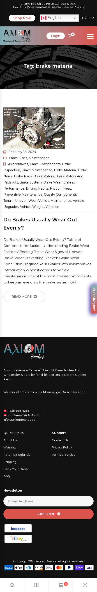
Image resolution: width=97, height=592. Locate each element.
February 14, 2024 (22, 152)
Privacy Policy (62, 447)
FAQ (6, 476)
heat (67, 188)
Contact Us (60, 440)
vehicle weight (32, 207)
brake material (65, 170)
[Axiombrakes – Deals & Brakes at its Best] (16, 35)
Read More (22, 297)
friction (56, 188)
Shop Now (22, 18)
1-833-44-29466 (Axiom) (24, 415)
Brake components (45, 164)
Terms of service (64, 454)
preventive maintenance (22, 195)
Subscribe (46, 514)
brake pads (23, 176)
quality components (60, 195)
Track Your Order (15, 469)
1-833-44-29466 (62, 7)
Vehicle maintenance (54, 201)
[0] (70, 36)
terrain (8, 201)
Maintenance (39, 158)
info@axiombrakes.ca (19, 419)
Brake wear (52, 182)
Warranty (9, 447)
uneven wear (26, 201)
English (53, 18)
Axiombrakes (18, 164)
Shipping (9, 462)
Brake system (31, 182)
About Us (10, 440)
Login (55, 36)
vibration (52, 207)
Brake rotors (43, 176)
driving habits (37, 188)
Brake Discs (18, 158)
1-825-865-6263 (40, 7)
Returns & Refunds (16, 454)
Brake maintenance (37, 170)
